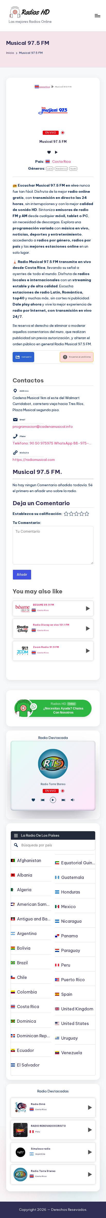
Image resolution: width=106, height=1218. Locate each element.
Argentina (40, 1154)
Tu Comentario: (27, 522)
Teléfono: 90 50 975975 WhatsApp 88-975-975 (53, 443)
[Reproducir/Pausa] (53, 800)
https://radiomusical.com (34, 459)
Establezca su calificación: (37, 513)
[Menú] (97, 15)
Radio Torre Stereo (53, 784)
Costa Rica (44, 86)
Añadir (22, 574)
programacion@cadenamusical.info (43, 426)
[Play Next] (63, 800)
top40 (73, 168)
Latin (49, 168)
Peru (37, 1132)
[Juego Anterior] (43, 800)
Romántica (61, 168)
